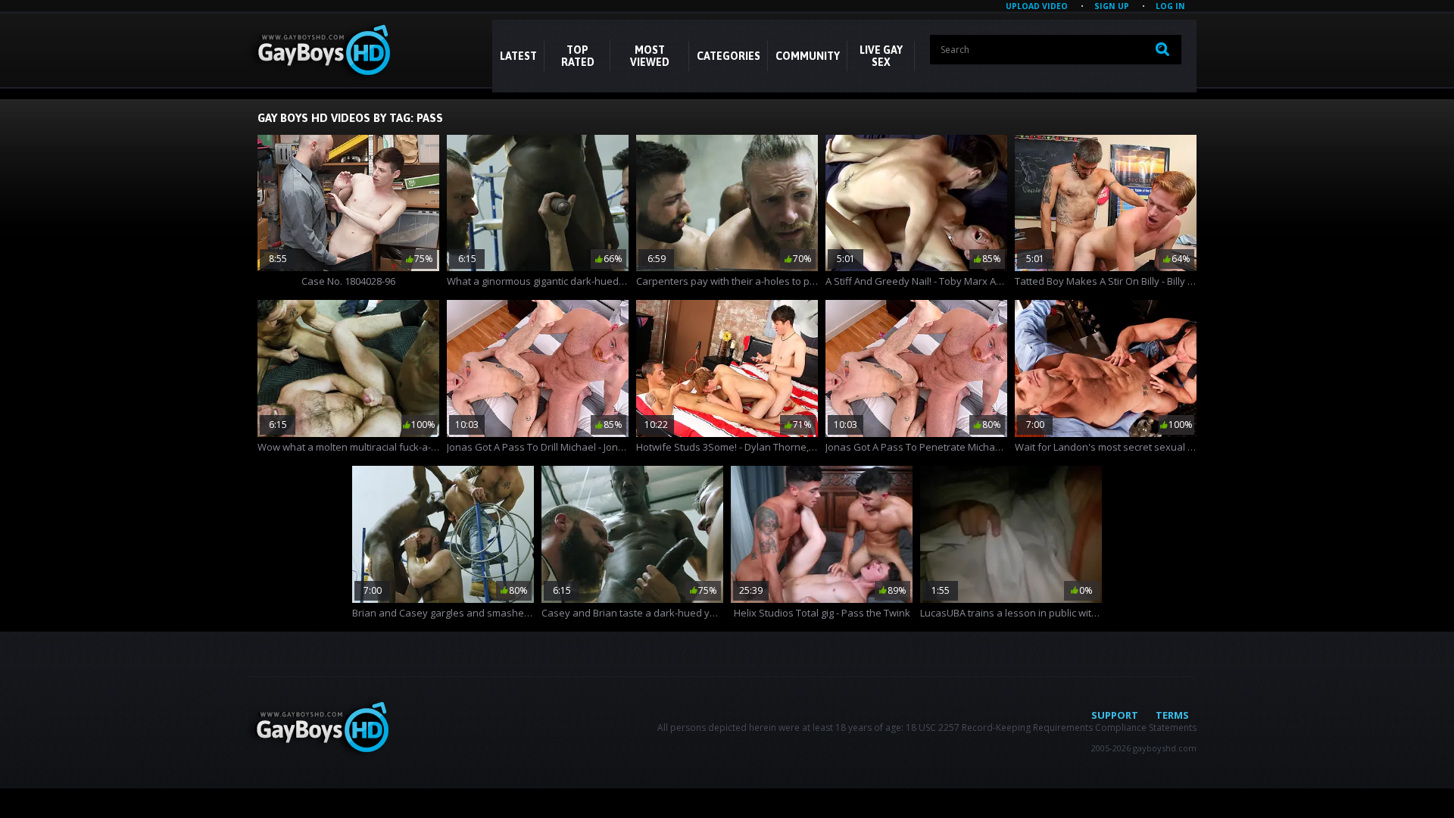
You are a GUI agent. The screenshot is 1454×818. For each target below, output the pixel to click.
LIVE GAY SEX (881, 56)
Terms (1172, 715)
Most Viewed (649, 56)
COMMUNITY (807, 56)
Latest (518, 56)
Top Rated (577, 56)
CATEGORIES (728, 56)
